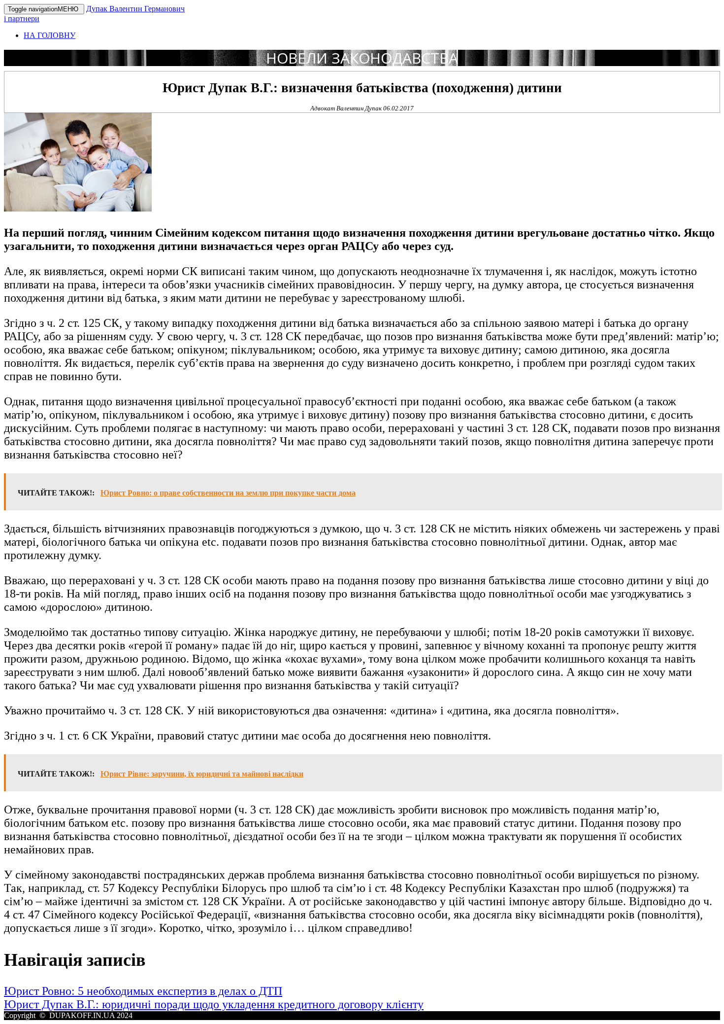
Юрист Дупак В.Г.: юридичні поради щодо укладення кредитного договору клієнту (214, 1004)
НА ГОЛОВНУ (49, 35)
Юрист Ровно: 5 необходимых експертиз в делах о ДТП (143, 991)
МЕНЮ (44, 9)
